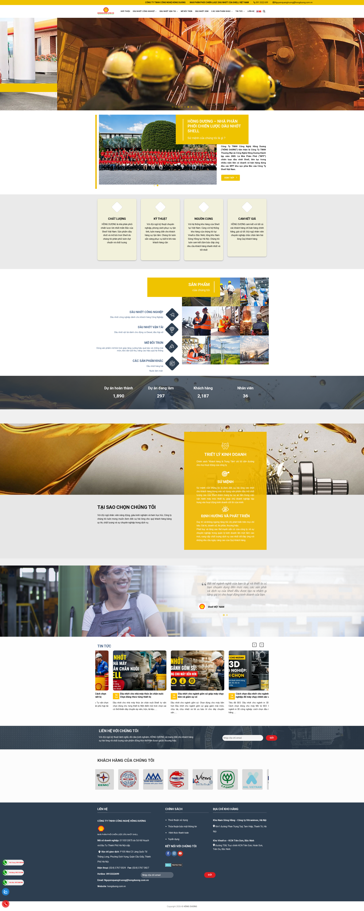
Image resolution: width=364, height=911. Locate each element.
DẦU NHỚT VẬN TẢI (168, 11)
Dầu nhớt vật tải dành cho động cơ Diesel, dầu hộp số (138, 332)
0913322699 (112, 874)
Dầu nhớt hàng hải (155, 366)
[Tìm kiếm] (264, 11)
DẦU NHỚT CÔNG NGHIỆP (144, 11)
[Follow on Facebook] (168, 853)
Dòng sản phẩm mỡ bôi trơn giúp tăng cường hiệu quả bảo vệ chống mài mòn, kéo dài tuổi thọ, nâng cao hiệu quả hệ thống (130, 349)
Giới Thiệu (125, 11)
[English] (257, 11)
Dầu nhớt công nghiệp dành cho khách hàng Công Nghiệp (136, 317)
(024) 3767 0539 (117, 867)
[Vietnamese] (260, 11)
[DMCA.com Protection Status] (173, 864)
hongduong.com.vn (116, 886)
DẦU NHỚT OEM (202, 11)
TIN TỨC (239, 11)
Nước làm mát (156, 371)
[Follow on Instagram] (174, 853)
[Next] (353, 64)
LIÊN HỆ (251, 11)
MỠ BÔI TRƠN (186, 11)
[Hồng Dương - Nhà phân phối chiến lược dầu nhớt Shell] (106, 11)
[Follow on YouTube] (180, 853)
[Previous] (10, 64)
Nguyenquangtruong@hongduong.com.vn (126, 880)
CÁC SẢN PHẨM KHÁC (221, 11)
